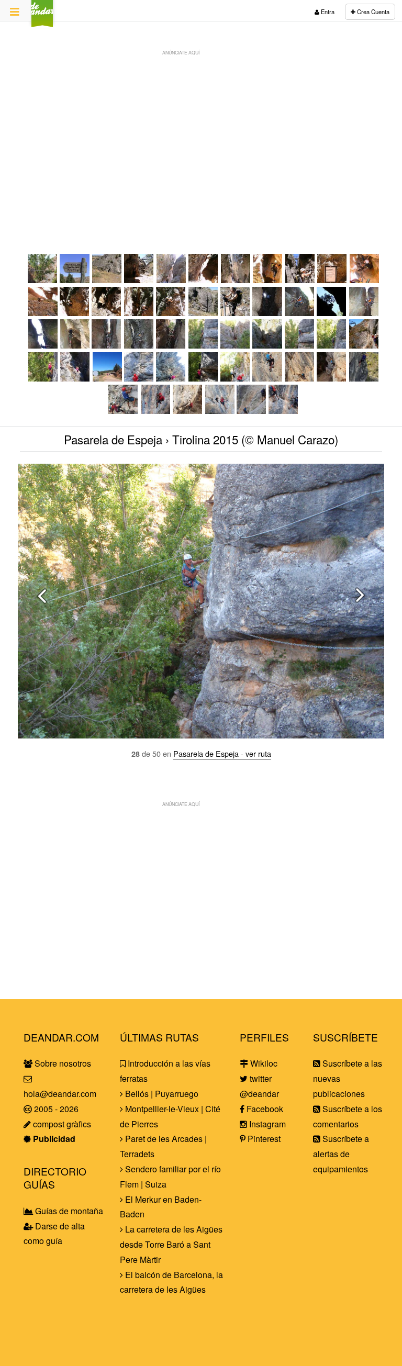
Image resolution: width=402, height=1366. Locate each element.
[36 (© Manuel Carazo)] (107, 378)
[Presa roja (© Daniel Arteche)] (139, 313)
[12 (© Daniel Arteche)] (75, 313)
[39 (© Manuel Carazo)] (203, 378)
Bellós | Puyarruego (160, 1094)
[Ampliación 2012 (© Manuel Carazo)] (267, 313)
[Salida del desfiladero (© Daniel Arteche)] (203, 313)
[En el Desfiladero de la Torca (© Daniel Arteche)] (139, 280)
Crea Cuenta (372, 11)
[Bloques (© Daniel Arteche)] (171, 280)
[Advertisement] (201, 134)
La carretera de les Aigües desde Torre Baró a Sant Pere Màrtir (171, 1244)
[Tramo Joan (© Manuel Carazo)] (267, 378)
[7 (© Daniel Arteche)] (268, 280)
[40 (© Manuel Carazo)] (235, 378)
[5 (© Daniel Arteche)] (203, 280)
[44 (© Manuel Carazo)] (364, 378)
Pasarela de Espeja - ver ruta (222, 753)
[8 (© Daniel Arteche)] (300, 280)
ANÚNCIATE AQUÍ (180, 52)
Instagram (266, 1124)
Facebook (263, 1109)
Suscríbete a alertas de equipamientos (341, 1154)
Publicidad (53, 1139)
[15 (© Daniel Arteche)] (171, 313)
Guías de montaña (68, 1211)
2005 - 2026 (55, 1109)
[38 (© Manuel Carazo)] (171, 378)
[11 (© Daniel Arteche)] (43, 313)
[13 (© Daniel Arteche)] (106, 313)
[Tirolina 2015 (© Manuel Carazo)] (43, 280)
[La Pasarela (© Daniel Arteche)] (107, 280)
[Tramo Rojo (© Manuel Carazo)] (123, 411)
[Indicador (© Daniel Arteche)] (75, 280)
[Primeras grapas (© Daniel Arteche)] (236, 280)
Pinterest (263, 1139)
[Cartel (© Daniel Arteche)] (332, 280)
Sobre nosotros (61, 1063)
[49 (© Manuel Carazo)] (251, 411)
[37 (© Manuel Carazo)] (139, 378)
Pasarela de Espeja (113, 439)
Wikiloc (262, 1063)
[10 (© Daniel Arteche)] (364, 280)
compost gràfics (61, 1124)
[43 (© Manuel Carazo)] (332, 378)
